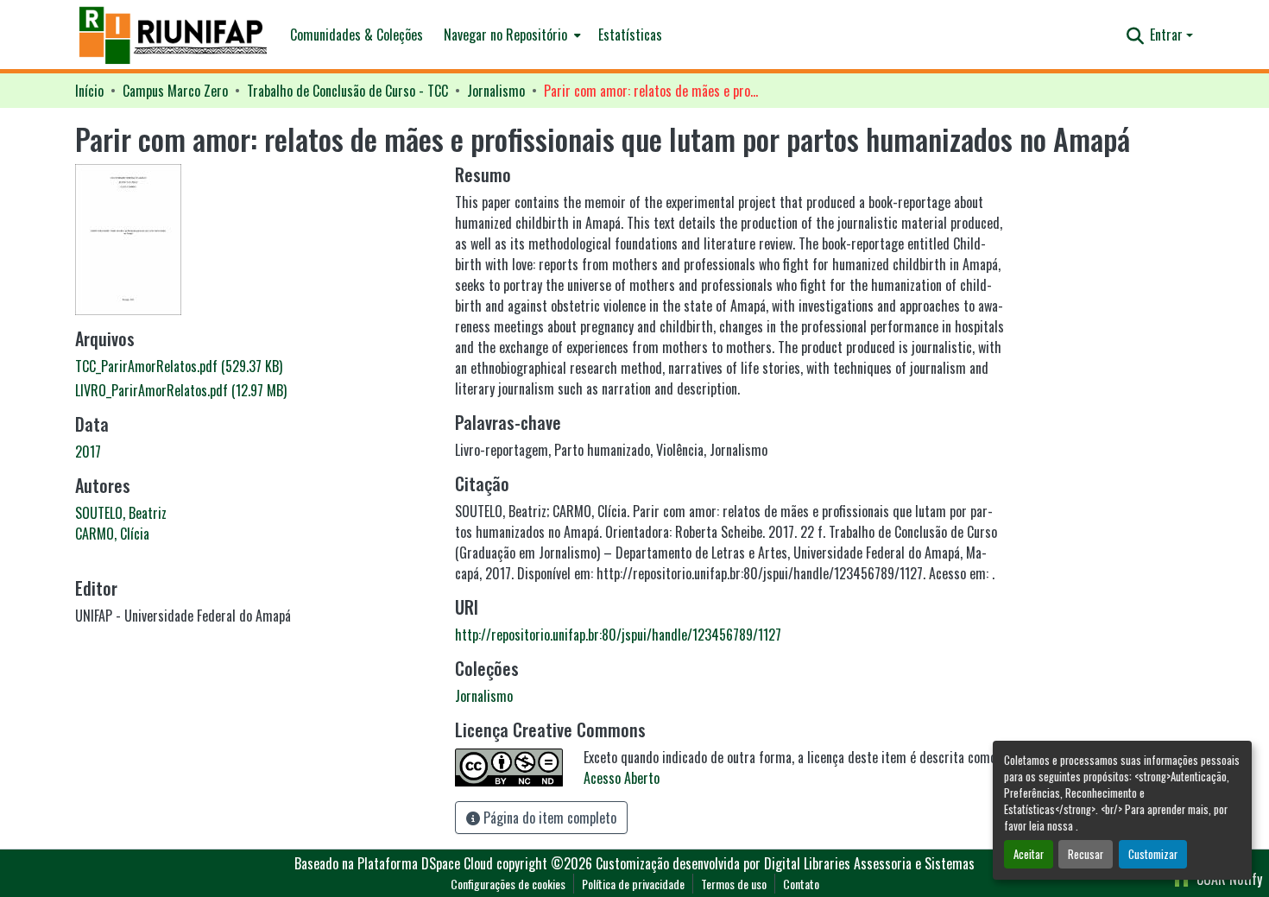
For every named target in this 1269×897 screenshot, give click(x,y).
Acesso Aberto (622, 778)
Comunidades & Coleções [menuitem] (356, 34)
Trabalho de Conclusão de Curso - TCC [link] (347, 90)
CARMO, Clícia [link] (112, 533)
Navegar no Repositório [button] (505, 34)
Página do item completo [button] (548, 817)
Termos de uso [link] (734, 884)
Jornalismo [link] (496, 90)
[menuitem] (510, 34)
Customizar (1152, 854)
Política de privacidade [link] (633, 884)
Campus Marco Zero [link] (175, 90)
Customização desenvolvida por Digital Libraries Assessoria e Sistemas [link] (785, 863)
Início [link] (89, 90)
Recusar (1085, 854)
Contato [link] (801, 884)
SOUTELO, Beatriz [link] (121, 512)
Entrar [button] (1168, 34)
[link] (254, 366)
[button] (174, 35)
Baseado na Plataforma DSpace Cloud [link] (393, 863)
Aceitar (1028, 854)
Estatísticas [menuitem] (630, 34)
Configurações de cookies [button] (508, 884)
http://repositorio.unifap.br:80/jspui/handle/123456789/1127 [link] (618, 634)
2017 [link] (88, 451)
